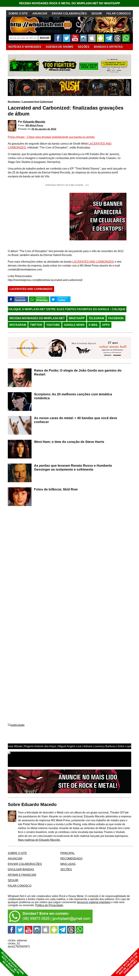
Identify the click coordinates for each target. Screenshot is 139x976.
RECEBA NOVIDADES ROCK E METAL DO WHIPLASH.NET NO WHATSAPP (69, 3)
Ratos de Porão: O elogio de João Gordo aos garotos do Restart (78, 372)
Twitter (36, 324)
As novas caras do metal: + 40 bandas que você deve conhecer (75, 420)
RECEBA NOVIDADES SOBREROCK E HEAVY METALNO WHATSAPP (12, 963)
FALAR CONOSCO (118, 13)
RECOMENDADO (71, 858)
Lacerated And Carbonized (37, 101)
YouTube (53, 324)
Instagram (17, 324)
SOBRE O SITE (18, 13)
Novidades (14, 101)
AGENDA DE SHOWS (59, 46)
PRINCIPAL (67, 853)
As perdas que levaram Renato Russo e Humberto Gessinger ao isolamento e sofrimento (73, 467)
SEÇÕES (83, 46)
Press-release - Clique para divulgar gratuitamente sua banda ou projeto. (51, 137)
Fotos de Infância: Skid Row (56, 489)
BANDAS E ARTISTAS (108, 46)
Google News (74, 324)
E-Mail (93, 324)
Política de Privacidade (49, 905)
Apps (106, 324)
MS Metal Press (34, 125)
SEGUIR (96, 13)
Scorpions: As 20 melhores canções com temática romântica (73, 396)
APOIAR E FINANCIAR (22, 874)
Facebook (116, 318)
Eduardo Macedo (34, 121)
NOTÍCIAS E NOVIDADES (24, 46)
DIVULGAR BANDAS (21, 869)
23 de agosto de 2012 (44, 129)
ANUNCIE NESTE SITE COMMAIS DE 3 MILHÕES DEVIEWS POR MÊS (126, 963)
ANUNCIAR (39, 13)
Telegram (96, 318)
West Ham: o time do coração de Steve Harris (69, 441)
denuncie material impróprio (94, 902)
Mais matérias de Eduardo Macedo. (39, 839)
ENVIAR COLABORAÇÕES (69, 13)
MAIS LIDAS (68, 864)
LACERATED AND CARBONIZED (93, 261)
